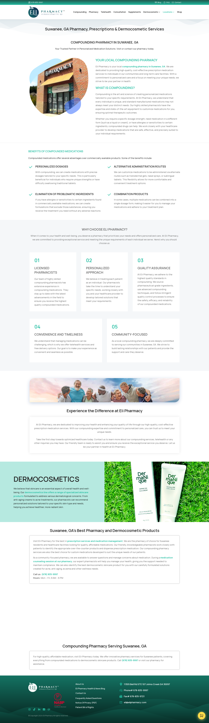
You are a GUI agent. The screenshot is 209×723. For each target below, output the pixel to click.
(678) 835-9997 (50, 574)
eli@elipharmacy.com (135, 702)
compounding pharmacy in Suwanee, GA (143, 66)
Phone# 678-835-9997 (136, 690)
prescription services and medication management (95, 541)
